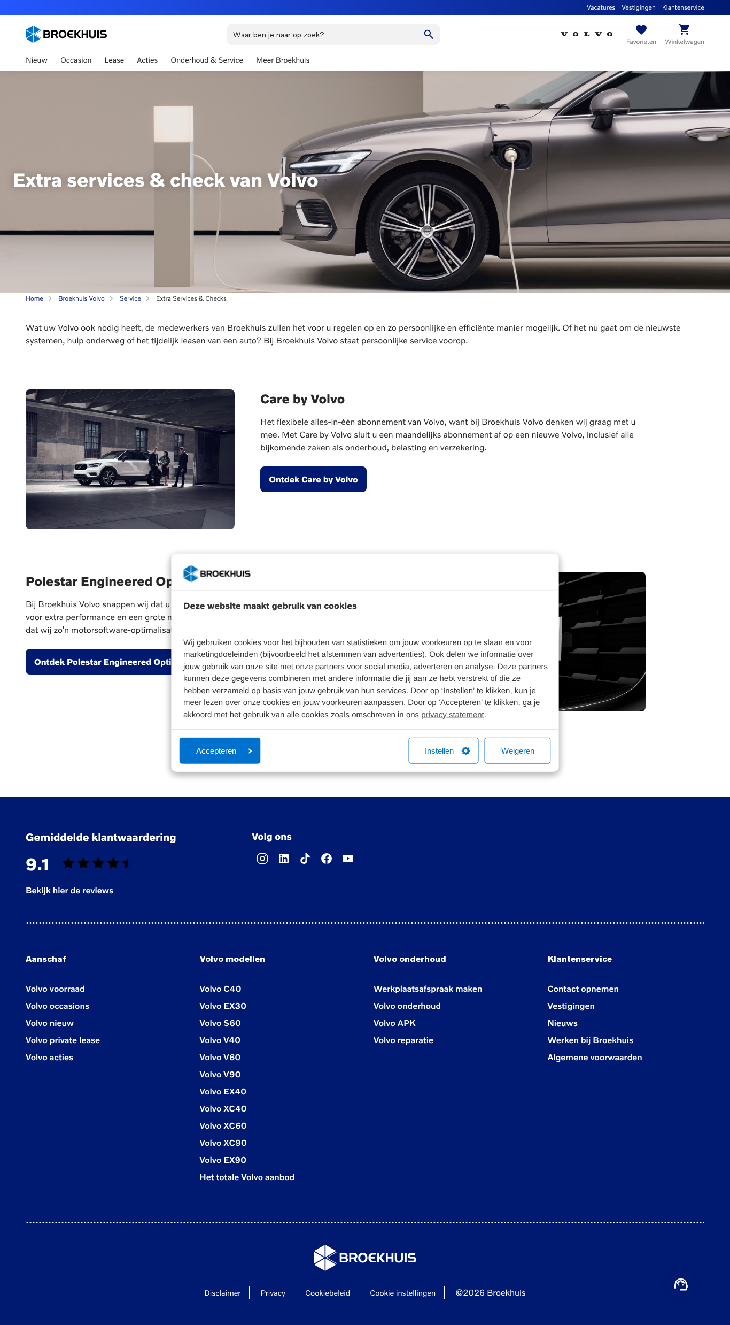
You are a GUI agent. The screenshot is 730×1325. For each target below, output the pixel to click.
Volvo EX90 (223, 1159)
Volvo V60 (220, 1057)
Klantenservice (683, 7)
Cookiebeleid (327, 1293)
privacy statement (452, 714)
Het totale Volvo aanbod (247, 1176)
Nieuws (563, 1022)
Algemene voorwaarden (595, 1057)
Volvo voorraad (55, 988)
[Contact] (681, 1284)
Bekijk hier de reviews (69, 890)
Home (34, 298)
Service (130, 298)
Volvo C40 (221, 988)
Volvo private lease (63, 1040)
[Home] (66, 34)
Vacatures (601, 7)
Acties (147, 60)
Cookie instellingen (403, 1293)
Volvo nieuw (50, 1022)
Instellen (439, 750)
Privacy (272, 1293)
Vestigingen (638, 7)
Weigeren (517, 750)
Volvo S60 (220, 1022)
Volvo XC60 (223, 1125)
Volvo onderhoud (407, 1005)
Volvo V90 (220, 1074)
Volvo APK (394, 1022)
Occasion (76, 60)
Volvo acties (49, 1057)
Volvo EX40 (223, 1091)
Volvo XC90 (223, 1142)
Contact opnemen (583, 988)
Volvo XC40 (223, 1108)
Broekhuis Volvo (81, 298)
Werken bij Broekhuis (591, 1040)
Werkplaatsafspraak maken (428, 988)
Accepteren (216, 750)
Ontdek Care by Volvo (313, 479)
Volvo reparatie (403, 1040)
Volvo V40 (220, 1040)
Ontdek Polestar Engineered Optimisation (120, 661)
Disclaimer (222, 1293)
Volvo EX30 (223, 1005)
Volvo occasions (57, 1005)
